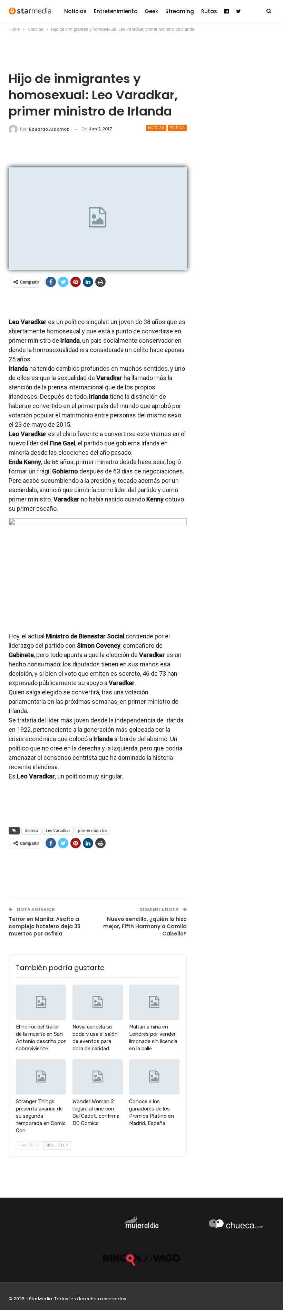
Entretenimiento (115, 11)
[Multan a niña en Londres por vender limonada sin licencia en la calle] (154, 1002)
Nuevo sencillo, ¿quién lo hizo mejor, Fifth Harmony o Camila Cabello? (145, 926)
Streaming (179, 11)
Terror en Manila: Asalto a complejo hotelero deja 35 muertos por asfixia (44, 926)
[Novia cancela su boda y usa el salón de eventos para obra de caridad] (97, 1002)
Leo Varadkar (58, 830)
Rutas (209, 11)
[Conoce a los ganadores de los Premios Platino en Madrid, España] (154, 1077)
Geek (151, 11)
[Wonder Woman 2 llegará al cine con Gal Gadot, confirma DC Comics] (97, 1077)
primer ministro (92, 830)
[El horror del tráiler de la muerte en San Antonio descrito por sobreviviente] (41, 1002)
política (177, 127)
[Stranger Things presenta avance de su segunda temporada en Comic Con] (41, 1077)
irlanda (31, 830)
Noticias (75, 11)
